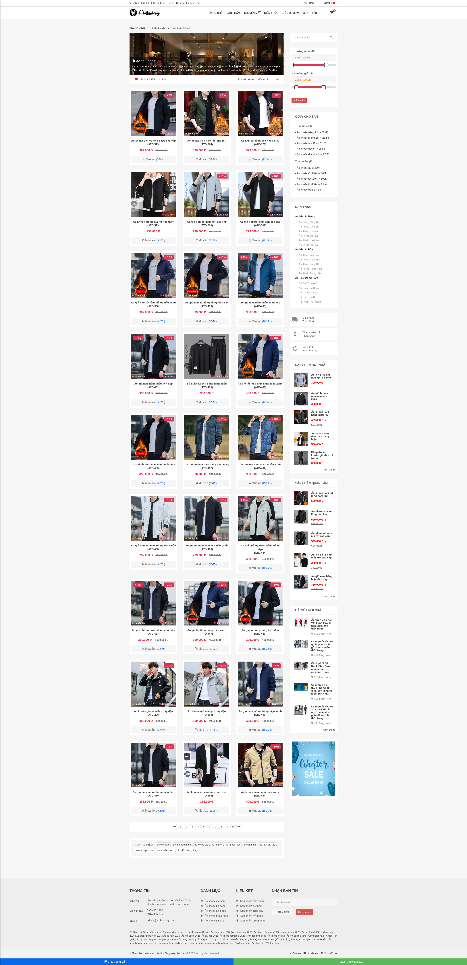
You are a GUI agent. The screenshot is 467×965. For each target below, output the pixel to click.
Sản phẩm (233, 12)
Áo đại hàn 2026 (210, 936)
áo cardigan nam (145, 850)
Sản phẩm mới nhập (252, 900)
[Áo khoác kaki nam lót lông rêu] (206, 113)
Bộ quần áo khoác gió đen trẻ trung (322, 455)
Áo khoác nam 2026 (221, 932)
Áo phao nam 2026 (290, 932)
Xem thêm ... (275, 943)
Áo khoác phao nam (310, 259)
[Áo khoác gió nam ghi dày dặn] (206, 684)
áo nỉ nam (217, 844)
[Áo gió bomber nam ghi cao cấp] (206, 194)
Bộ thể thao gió (308, 283)
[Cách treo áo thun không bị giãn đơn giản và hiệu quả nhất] (301, 687)
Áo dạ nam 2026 (171, 936)
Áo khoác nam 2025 (242, 932)
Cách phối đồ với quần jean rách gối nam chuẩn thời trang (322, 646)
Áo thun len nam (316, 936)
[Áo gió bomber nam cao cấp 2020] (301, 398)
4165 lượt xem (322, 655)
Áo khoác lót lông (276, 936)
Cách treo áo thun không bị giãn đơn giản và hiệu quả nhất (321, 689)
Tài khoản (308, 3)
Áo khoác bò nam (309, 231)
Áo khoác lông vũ (309, 255)
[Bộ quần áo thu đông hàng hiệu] (206, 356)
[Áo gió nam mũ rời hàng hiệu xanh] (260, 684)
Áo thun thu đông (309, 288)
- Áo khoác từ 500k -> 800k (311, 178)
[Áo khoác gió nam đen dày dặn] (153, 684)
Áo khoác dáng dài (309, 264)
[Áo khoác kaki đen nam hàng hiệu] (301, 439)
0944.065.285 (155, 914)
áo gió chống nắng (187, 850)
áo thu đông (163, 844)
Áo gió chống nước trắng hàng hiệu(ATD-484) (260, 549)
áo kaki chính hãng (184, 943)
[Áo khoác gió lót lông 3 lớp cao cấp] (153, 113)
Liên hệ (170, 3)
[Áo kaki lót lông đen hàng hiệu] (260, 113)
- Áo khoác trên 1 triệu (308, 189)
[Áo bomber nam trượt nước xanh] (260, 437)
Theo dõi (282, 911)
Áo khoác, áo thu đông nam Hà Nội (191, 932)
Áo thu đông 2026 (310, 932)
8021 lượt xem (322, 633)
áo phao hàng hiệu (164, 943)
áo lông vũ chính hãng (207, 943)
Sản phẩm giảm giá (251, 910)
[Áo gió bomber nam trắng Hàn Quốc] (153, 518)
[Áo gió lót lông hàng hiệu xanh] (206, 603)
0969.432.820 (147, 3)
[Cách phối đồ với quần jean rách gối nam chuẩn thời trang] (301, 644)
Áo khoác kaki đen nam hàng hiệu (320, 436)
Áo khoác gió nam (309, 226)
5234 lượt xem (322, 677)
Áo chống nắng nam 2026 (266, 932)
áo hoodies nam (165, 850)
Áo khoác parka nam (310, 268)
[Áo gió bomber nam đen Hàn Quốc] (206, 518)
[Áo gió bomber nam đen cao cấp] (260, 194)
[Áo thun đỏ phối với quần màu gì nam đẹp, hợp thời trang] (301, 623)
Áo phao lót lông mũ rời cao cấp (321, 534)
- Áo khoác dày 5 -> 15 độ (310, 148)
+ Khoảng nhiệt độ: (304, 51)
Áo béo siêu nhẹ (235, 939)
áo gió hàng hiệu (144, 943)
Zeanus (296, 953)
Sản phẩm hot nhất (251, 905)
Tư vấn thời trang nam (189, 3)
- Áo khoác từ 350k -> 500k (311, 173)
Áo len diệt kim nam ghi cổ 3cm (321, 376)
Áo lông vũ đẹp (196, 939)
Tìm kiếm (300, 100)
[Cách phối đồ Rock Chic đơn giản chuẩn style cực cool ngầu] (301, 666)
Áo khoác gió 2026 (191, 936)
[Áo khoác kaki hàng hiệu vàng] (260, 765)
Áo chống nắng (242, 943)
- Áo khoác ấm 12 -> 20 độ (310, 143)
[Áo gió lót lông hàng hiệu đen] (260, 603)
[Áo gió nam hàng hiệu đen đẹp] (153, 356)
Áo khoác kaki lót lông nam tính (322, 494)
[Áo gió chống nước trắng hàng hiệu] (260, 518)
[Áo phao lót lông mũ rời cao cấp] (301, 538)
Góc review (290, 12)
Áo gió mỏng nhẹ (252, 939)
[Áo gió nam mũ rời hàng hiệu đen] (153, 765)
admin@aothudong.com (161, 920)
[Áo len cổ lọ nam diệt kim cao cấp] (301, 560)
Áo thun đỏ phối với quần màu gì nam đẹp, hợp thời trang (321, 624)
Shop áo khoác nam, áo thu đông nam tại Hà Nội (160, 953)
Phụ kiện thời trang (310, 301)
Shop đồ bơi (330, 953)
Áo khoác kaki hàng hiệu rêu (320, 413)
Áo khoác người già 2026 (232, 936)
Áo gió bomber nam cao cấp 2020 (320, 396)
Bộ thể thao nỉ (307, 297)
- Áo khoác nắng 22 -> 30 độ (311, 132)
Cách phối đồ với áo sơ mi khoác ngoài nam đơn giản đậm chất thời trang (322, 712)
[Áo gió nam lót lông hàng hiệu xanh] (153, 275)
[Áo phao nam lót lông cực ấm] (301, 517)
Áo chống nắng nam (310, 222)
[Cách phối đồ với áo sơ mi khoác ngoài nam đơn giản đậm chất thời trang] (301, 710)
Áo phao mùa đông (177, 939)
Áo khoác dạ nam (309, 245)
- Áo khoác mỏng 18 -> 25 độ (312, 137)
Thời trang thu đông (256, 936)
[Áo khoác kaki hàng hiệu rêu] (301, 417)
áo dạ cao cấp (226, 943)
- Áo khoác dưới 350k (307, 167)
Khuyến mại (252, 12)
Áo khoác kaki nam (309, 240)
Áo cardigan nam (306, 939)
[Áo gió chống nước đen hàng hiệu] (153, 603)
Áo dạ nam (141, 939)
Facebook (312, 953)
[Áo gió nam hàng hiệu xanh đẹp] (260, 275)
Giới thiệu (160, 3)
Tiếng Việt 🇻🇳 (327, 3)
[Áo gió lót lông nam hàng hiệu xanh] (260, 356)
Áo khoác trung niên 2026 (149, 936)
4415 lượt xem (322, 723)
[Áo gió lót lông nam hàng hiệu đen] (153, 437)
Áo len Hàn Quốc (308, 292)
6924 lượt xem (322, 698)
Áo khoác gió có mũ (215, 939)
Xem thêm (329, 469)
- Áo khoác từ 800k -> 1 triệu (311, 184)
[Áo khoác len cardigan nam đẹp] (206, 765)
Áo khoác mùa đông (296, 936)
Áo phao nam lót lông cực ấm (321, 513)
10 (233, 826)
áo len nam (250, 844)
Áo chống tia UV (260, 943)
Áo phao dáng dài (158, 939)
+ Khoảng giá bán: (303, 73)
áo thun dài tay (267, 844)
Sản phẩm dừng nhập (252, 920)
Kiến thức (271, 12)
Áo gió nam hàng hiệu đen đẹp (322, 578)
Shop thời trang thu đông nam (158, 932)
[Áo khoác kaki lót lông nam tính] (301, 498)
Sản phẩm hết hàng (251, 915)
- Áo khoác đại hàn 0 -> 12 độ (312, 154)
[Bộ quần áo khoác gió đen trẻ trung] (301, 458)
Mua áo (154, 159)
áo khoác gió (201, 844)
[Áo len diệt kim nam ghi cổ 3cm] (301, 380)
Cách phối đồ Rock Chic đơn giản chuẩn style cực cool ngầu (321, 667)
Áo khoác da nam (309, 235)
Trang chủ (215, 12)
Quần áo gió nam (288, 939)
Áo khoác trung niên (310, 273)
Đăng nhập (304, 912)
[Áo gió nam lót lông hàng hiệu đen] (206, 275)
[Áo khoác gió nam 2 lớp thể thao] (153, 194)
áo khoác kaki (233, 844)
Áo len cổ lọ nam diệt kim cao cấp (321, 556)
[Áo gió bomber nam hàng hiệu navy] (206, 437)
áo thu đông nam (182, 844)
